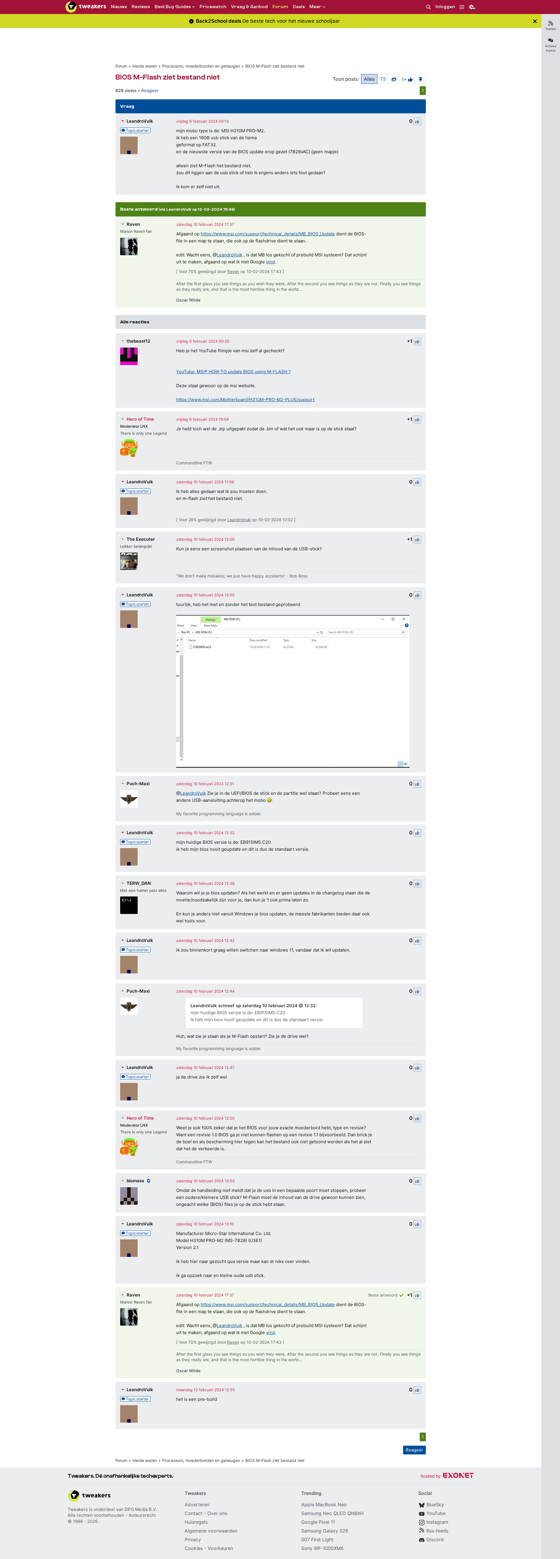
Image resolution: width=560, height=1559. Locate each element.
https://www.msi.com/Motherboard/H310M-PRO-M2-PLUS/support (245, 399)
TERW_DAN (139, 883)
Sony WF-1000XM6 (322, 1548)
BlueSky (435, 1504)
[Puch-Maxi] (129, 799)
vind (270, 262)
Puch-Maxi (138, 783)
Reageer (150, 90)
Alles (369, 79)
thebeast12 (138, 341)
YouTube (435, 1513)
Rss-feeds (437, 1531)
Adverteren (197, 1504)
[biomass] (129, 1196)
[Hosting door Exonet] (447, 1476)
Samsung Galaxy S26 (324, 1531)
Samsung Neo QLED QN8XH (332, 1513)
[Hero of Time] (129, 448)
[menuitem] (428, 7)
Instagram (437, 1522)
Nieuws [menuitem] (119, 6)
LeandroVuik (140, 121)
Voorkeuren (220, 1548)
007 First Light (317, 1539)
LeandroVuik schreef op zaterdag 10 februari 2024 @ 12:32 (253, 1005)
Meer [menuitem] (315, 6)
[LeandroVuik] (129, 145)
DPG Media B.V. (141, 1509)
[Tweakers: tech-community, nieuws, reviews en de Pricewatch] (85, 7)
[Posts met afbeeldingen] (394, 79)
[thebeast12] (129, 356)
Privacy (193, 1539)
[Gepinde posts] (421, 79)
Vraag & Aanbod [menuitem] (249, 6)
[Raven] (129, 246)
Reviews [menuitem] (141, 6)
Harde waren (144, 66)
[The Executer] (129, 561)
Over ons (217, 1513)
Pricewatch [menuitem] (213, 6)
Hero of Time (140, 419)
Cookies (194, 1548)
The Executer (141, 539)
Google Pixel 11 (318, 1522)
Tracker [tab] (550, 29)
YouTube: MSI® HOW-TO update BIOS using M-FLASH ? (233, 371)
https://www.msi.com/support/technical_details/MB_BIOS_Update (268, 234)
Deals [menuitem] (299, 6)
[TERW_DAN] (129, 905)
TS (383, 79)
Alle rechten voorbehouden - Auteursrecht (112, 1515)
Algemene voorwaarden (211, 1531)
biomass (135, 1180)
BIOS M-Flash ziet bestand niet (274, 66)
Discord (435, 1539)
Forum (121, 66)
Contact (193, 1513)
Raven (133, 224)
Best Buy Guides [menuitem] (173, 6)
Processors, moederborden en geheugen (201, 66)
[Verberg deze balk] (534, 21)
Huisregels (196, 1522)
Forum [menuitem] (280, 6)
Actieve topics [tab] (550, 48)
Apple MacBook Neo (324, 1504)
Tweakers (78, 1509)
